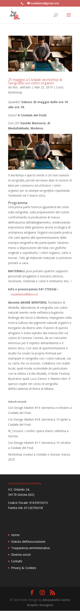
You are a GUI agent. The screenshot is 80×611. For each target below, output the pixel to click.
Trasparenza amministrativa (30, 548)
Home (15, 535)
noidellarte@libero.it (24, 294)
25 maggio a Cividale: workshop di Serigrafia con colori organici (35, 81)
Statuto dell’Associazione (28, 541)
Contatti (16, 561)
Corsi (59, 87)
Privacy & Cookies (23, 568)
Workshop (15, 92)
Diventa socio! (21, 555)
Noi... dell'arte (21, 87)
